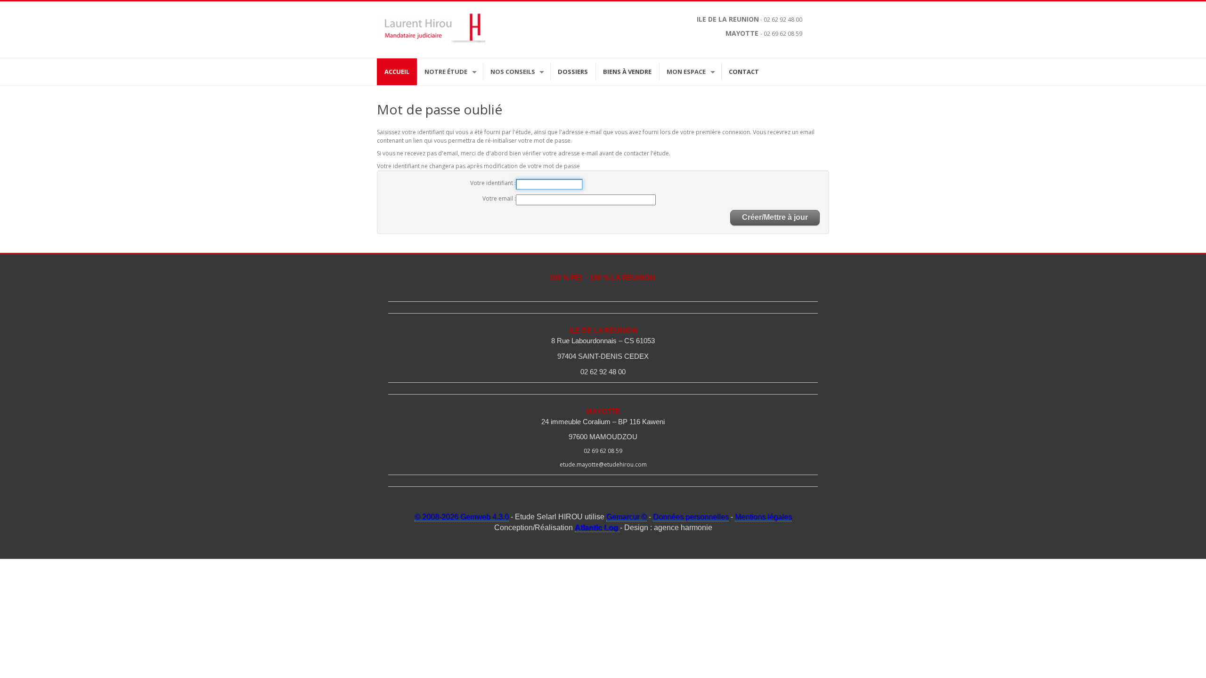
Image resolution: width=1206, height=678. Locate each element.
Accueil (396, 71)
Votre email (498, 198)
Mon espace (686, 71)
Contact (744, 71)
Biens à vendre (627, 71)
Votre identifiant (492, 183)
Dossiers (573, 71)
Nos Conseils (512, 71)
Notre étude (445, 71)
